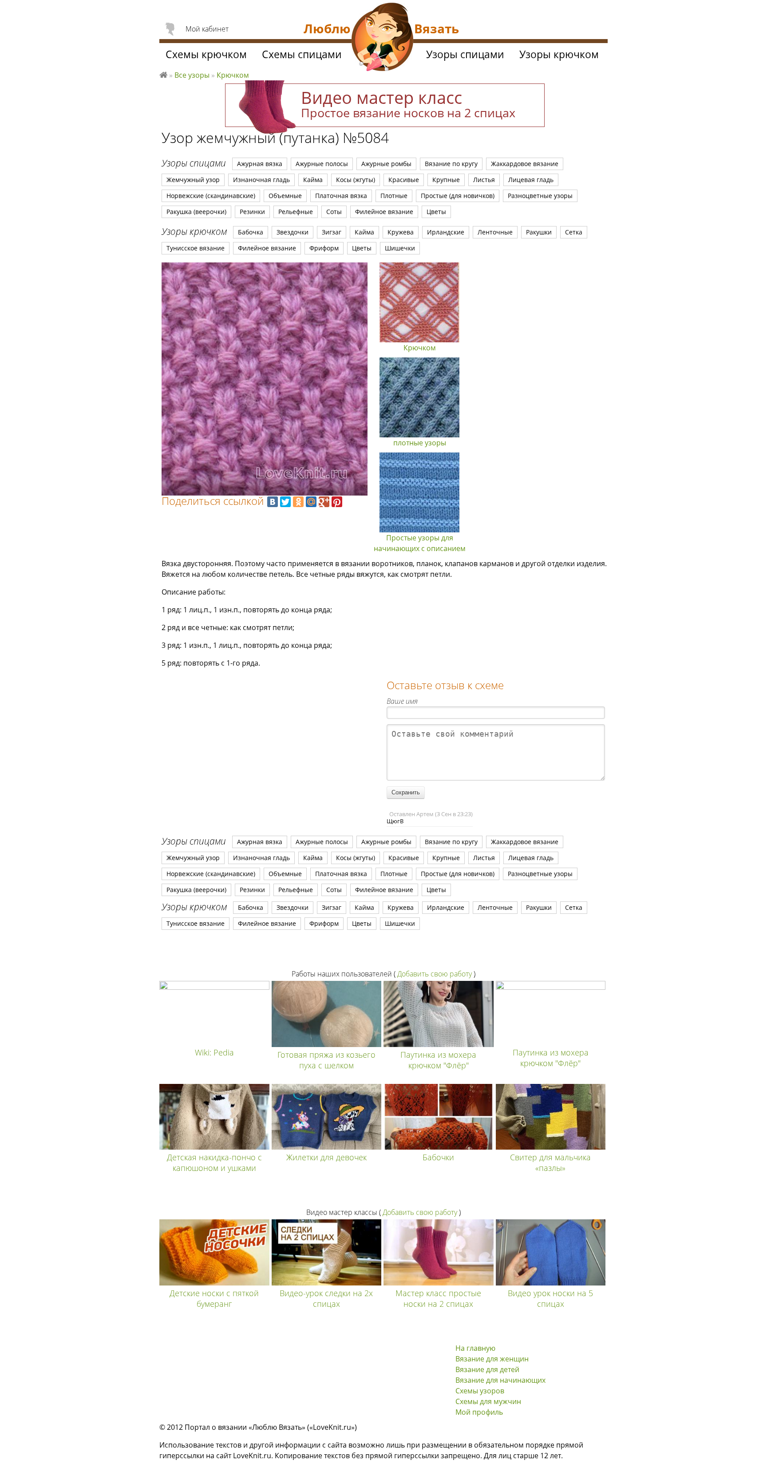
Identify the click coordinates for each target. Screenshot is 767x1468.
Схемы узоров (479, 1391)
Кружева (400, 232)
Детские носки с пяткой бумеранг (214, 1298)
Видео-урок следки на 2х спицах (326, 1298)
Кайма (313, 179)
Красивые (403, 179)
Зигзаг (331, 232)
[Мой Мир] (311, 501)
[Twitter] (285, 501)
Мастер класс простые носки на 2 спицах (438, 1298)
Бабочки (438, 1157)
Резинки (252, 211)
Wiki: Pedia (214, 1052)
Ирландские (445, 232)
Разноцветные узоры (540, 195)
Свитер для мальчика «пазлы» (550, 1162)
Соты (334, 211)
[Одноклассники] (298, 501)
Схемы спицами (302, 54)
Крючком (233, 75)
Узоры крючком (559, 54)
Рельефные (295, 211)
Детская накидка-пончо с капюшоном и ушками (214, 1162)
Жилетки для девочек (326, 1157)
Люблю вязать (163, 74)
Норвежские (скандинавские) (210, 195)
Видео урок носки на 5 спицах (550, 1298)
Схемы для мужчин (488, 1401)
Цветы (436, 211)
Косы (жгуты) (355, 179)
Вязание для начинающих (500, 1380)
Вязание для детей (487, 1369)
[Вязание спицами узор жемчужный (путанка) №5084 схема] (265, 379)
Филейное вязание (384, 211)
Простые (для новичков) (457, 195)
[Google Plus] (324, 501)
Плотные (393, 195)
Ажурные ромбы (386, 163)
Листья (484, 179)
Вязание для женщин (492, 1359)
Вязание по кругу (451, 163)
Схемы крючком (206, 54)
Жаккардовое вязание (524, 163)
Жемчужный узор (193, 179)
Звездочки (292, 232)
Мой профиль (479, 1412)
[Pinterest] (337, 501)
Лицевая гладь (531, 179)
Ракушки (539, 232)
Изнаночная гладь (261, 179)
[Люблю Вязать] (383, 38)
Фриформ (324, 248)
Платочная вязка (341, 195)
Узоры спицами (465, 54)
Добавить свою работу (434, 974)
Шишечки (400, 248)
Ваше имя (402, 701)
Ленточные (495, 232)
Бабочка (250, 232)
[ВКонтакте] (272, 501)
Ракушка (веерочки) (196, 211)
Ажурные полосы (322, 163)
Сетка (573, 232)
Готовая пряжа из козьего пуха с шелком (326, 1060)
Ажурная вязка (259, 163)
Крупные (446, 179)
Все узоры (192, 75)
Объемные (285, 195)
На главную (475, 1348)
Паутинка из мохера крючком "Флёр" (438, 1060)
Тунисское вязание (195, 248)
